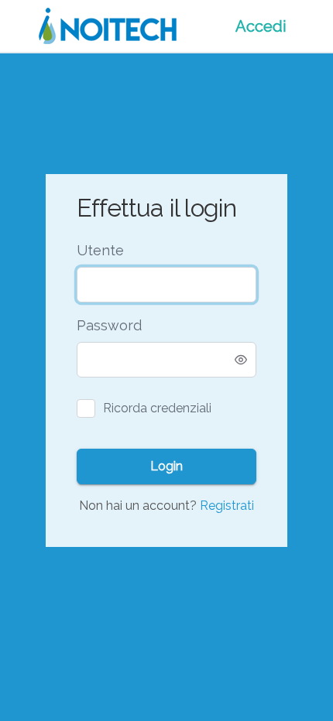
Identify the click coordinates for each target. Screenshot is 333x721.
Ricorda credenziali (157, 408)
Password (109, 325)
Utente (100, 250)
